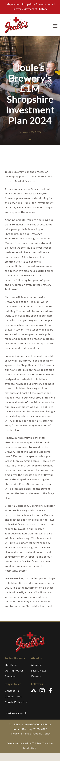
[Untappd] (33, 690)
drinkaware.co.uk (16, 713)
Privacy (14, 733)
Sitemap (26, 733)
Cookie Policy (42, 733)
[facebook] (50, 690)
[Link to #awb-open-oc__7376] (55, 26)
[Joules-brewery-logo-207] (16, 18)
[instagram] (42, 690)
